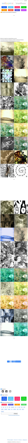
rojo (17, 409)
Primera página (10, 439)
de (3, 407)
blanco (2, 411)
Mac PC (23, 10)
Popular (4, 7)
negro (9, 409)
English (18, 0)
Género (10, 7)
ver (21, 407)
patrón (15, 409)
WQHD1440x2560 (4, 398)
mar (24, 407)
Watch (17, 10)
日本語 (15, 0)
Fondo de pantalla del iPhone (14, 415)
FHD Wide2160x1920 (17, 398)
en (11, 409)
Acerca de (16, 439)
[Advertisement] (14, 25)
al (15, 407)
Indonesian (22, 0)
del (9, 407)
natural (6, 409)
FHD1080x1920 (11, 398)
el (5, 407)
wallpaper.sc (24, 439)
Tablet (11, 10)
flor (20, 409)
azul (19, 407)
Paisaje (23, 7)
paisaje (12, 407)
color (23, 409)
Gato (17, 404)
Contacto (20, 439)
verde (2, 409)
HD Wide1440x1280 (24, 398)
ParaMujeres (17, 7)
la (7, 407)
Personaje (11, 404)
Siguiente (17, 361)
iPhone (4, 10)
